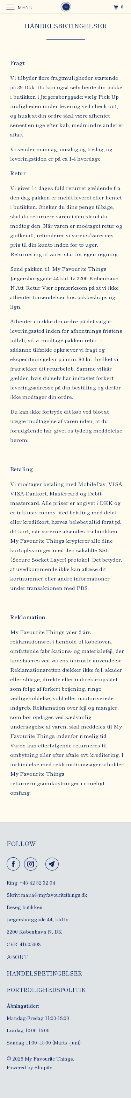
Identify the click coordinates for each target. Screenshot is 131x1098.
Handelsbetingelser (44, 973)
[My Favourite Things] (66, 7)
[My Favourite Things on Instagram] (32, 864)
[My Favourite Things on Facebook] (15, 864)
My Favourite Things (49, 1058)
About (17, 956)
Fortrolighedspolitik (46, 989)
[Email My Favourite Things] (53, 864)
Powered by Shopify (29, 1067)
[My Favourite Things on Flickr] (43, 864)
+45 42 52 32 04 (37, 882)
